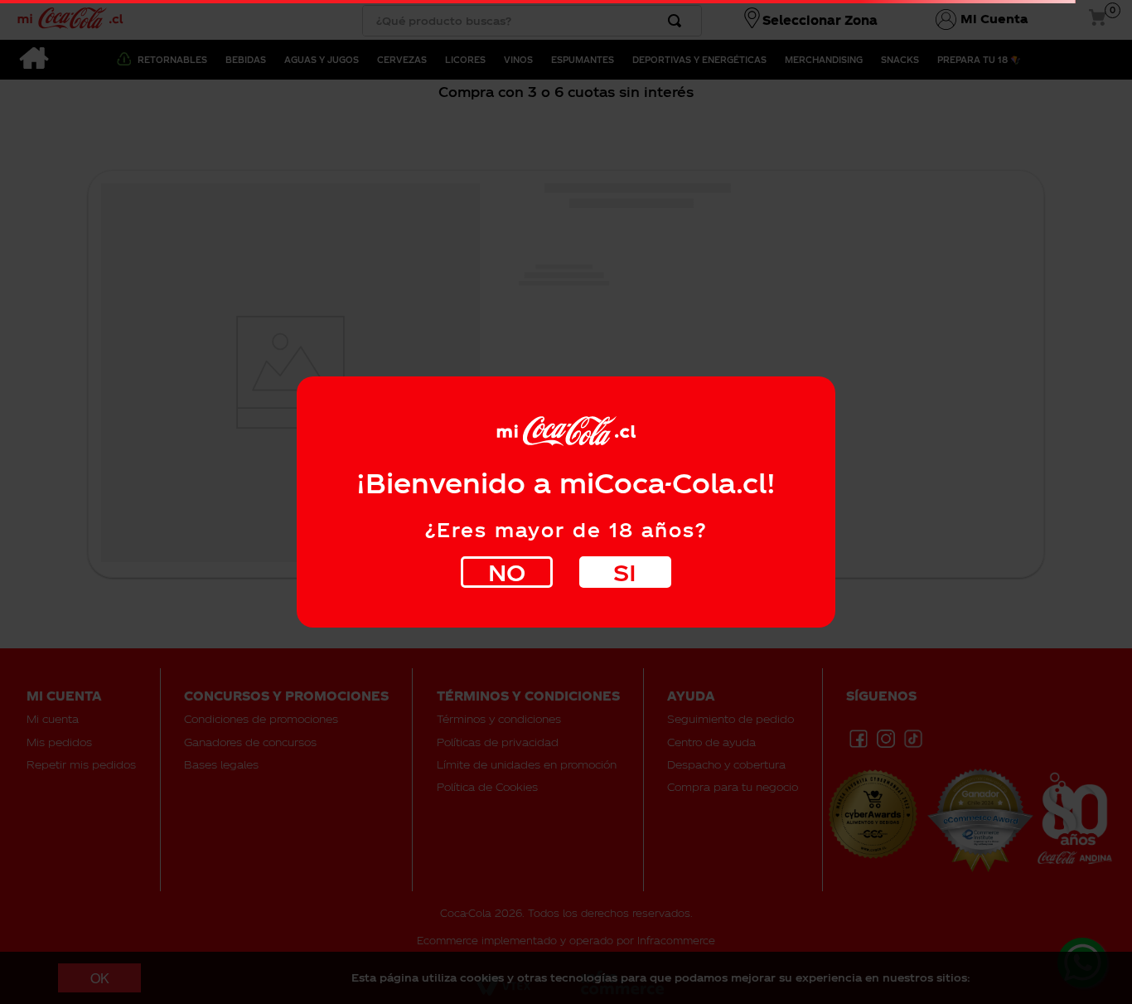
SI (624, 571)
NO (506, 571)
